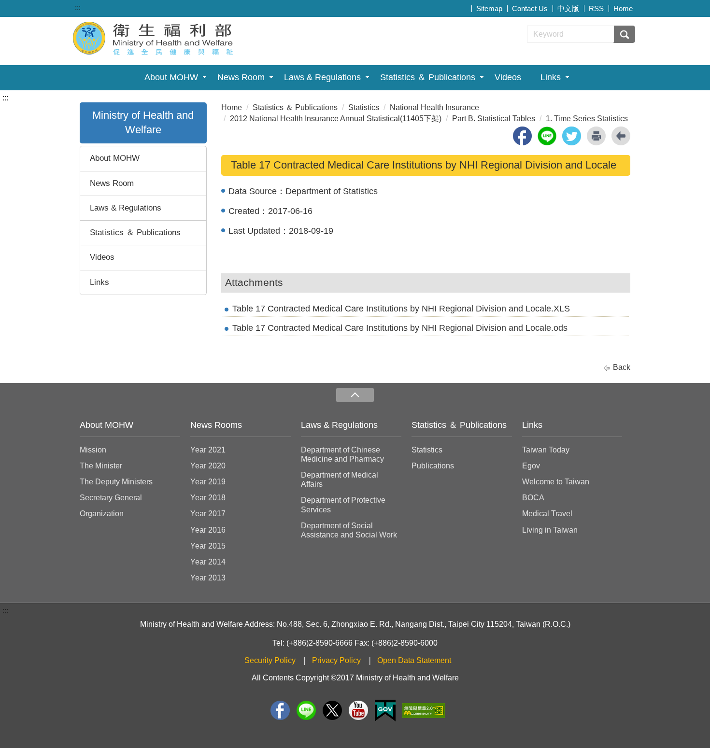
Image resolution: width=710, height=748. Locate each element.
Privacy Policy (336, 660)
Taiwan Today (545, 450)
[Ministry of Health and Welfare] (154, 37)
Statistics (363, 107)
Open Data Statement (414, 660)
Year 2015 (208, 546)
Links (550, 77)
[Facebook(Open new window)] (280, 710)
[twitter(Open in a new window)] (571, 136)
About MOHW (171, 77)
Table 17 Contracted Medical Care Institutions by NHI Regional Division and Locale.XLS (401, 308)
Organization (102, 513)
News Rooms (216, 425)
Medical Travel (547, 513)
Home (623, 8)
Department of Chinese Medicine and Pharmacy (342, 454)
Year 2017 (208, 513)
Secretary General (111, 498)
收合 (355, 395)
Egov (531, 466)
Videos (508, 77)
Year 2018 (208, 498)
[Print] (596, 136)
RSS (596, 8)
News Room (241, 77)
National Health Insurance (434, 107)
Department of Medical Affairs (339, 479)
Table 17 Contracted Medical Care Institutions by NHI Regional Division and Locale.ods (400, 328)
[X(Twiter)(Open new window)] (332, 710)
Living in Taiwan (550, 530)
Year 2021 (208, 450)
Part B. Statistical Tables (493, 118)
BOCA (533, 498)
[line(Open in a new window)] (547, 136)
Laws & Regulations (322, 77)
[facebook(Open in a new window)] (522, 136)
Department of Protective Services (343, 504)
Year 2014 (208, 562)
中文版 (568, 8)
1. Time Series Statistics (587, 118)
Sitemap (489, 8)
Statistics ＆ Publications (427, 77)
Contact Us (530, 8)
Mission (93, 450)
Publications (433, 466)
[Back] (620, 136)
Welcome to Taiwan (555, 482)
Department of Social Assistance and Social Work (349, 530)
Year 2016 (208, 530)
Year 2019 (208, 482)
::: (78, 7)
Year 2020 (208, 466)
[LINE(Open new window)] (306, 710)
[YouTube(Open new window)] (358, 710)
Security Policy (270, 660)
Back (621, 367)
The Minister (101, 466)
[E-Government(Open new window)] (385, 710)
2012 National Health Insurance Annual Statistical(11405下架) (335, 118)
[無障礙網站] (423, 710)
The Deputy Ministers (116, 482)
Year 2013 (208, 578)
